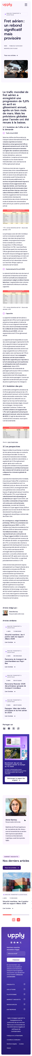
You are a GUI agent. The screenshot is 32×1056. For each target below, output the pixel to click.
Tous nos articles (10, 55)
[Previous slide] (13, 919)
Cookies (21, 1044)
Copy (18, 728)
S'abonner (16, 960)
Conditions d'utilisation (13, 1040)
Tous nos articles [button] (11, 868)
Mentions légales (12, 1044)
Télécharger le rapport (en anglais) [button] (16, 779)
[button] (10, 642)
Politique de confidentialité (15, 1035)
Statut (9, 1048)
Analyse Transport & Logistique (13, 14)
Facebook (8, 728)
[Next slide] (18, 919)
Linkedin (4, 728)
